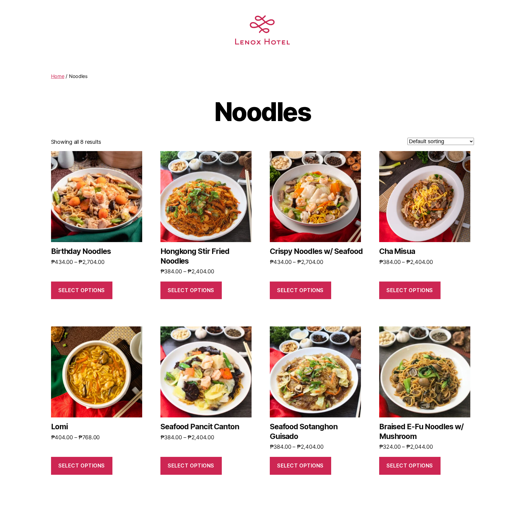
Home (57, 76)
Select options (81, 290)
